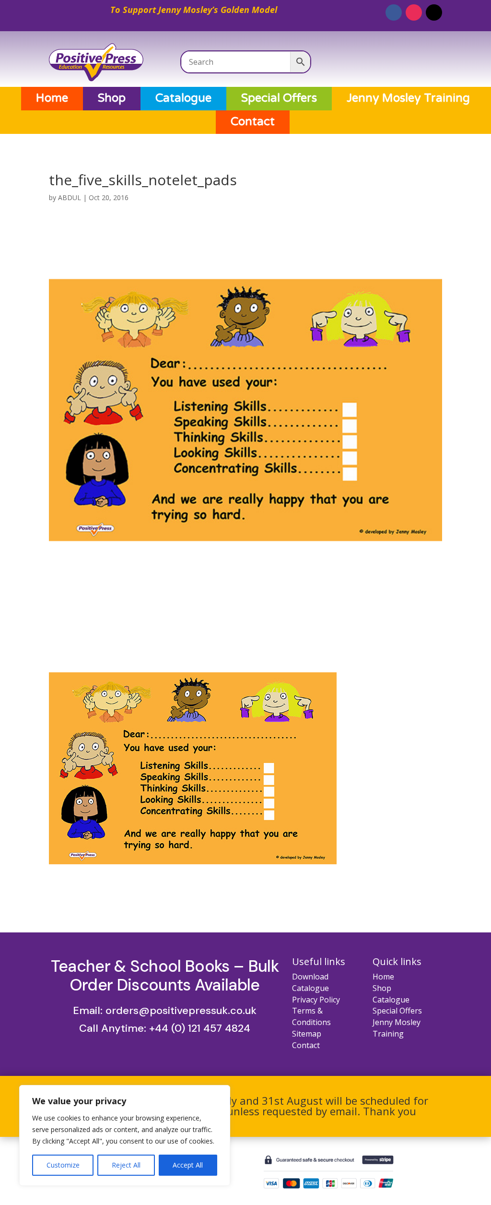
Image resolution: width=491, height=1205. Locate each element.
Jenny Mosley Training (408, 98)
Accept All (188, 1164)
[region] (124, 1135)
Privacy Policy (316, 999)
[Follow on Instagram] (414, 12)
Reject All (126, 1164)
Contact (253, 122)
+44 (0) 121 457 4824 (199, 1028)
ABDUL (69, 197)
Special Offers (279, 98)
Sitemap (306, 1033)
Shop (112, 98)
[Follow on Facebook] (394, 12)
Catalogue (183, 98)
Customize (63, 1164)
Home (52, 98)
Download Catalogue (310, 982)
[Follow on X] (434, 12)
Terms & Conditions (311, 1016)
